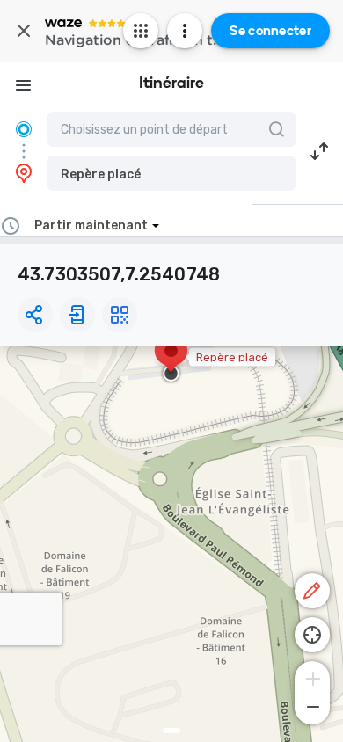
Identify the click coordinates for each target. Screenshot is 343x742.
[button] (171, 173)
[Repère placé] (171, 359)
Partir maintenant (91, 225)
